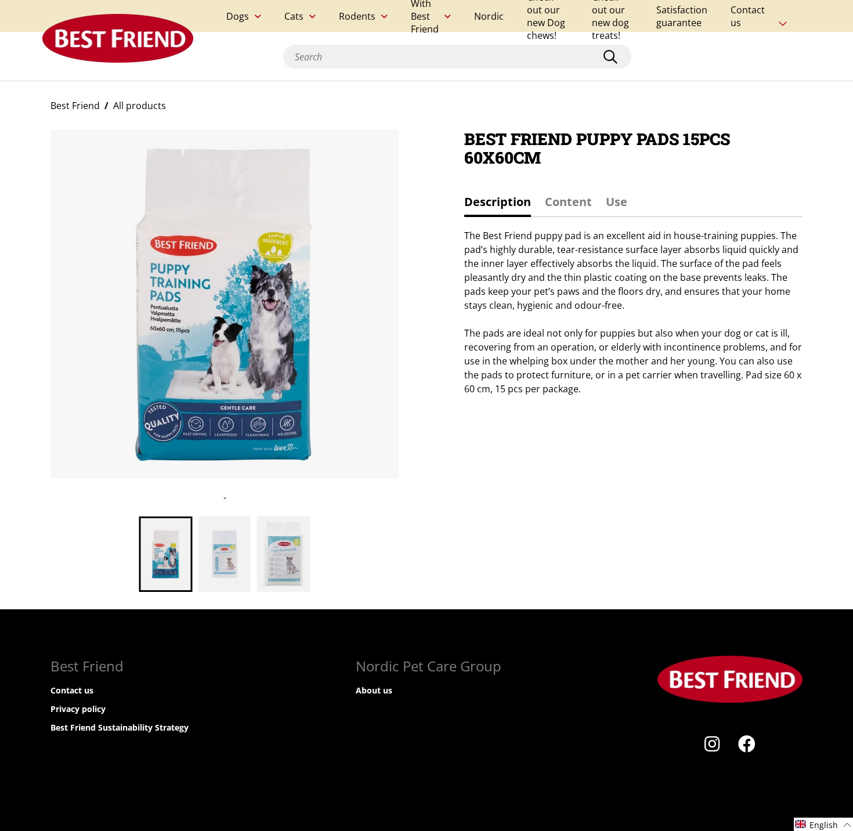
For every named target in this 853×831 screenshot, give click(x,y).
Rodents (357, 16)
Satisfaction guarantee (681, 16)
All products (139, 105)
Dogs (237, 16)
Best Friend (75, 105)
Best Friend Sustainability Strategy (119, 727)
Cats (293, 16)
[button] (823, 824)
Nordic (489, 16)
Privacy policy (78, 708)
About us (374, 690)
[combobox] (457, 56)
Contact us (748, 16)
